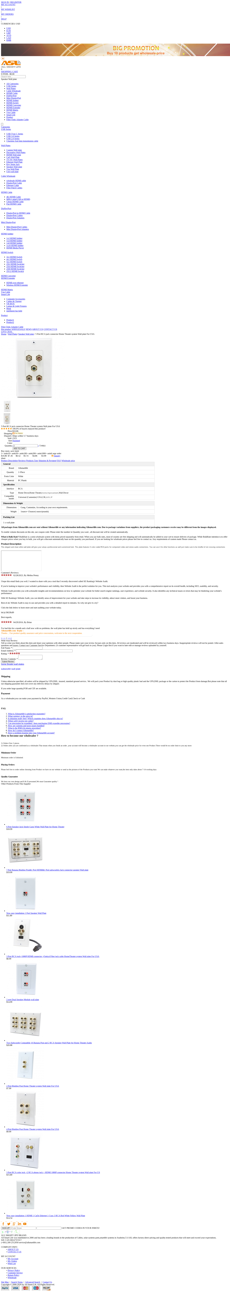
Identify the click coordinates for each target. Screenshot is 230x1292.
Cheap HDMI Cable (15, 201)
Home (3, 334)
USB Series (11, 86)
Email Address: (8, 651)
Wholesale (12, 1277)
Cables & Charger (14, 301)
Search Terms (17, 1282)
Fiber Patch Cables (14, 188)
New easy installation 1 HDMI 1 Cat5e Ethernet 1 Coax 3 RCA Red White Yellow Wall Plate (45, 1215)
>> (9, 638)
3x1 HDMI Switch (14, 257)
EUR (8, 31)
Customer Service (15, 1273)
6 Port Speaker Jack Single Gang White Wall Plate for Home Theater (35, 827)
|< (2, 638)
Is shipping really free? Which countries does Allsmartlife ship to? (35, 718)
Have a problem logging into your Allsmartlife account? (31, 733)
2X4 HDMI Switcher (15, 266)
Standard (16, 441)
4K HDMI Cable (13, 197)
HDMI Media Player (15, 248)
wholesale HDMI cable (16, 180)
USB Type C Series (14, 134)
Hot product (6, 329)
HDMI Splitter (12, 100)
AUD (8, 35)
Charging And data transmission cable (22, 141)
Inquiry (57, 456)
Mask (8, 308)
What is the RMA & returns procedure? (24, 728)
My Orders (12, 1261)
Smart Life (10, 115)
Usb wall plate (12, 171)
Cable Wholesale (13, 91)
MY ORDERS (7, 14)
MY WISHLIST (8, 9)
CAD (8, 38)
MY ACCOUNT (8, 4)
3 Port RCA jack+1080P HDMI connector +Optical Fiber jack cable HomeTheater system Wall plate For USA (52, 956)
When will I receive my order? (21, 721)
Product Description (9, 460)
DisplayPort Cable (14, 183)
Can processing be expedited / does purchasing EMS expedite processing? (39, 723)
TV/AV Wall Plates (14, 159)
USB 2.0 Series (12, 138)
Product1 (10, 320)
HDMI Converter (13, 105)
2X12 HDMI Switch (15, 271)
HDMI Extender (13, 107)
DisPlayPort (11, 96)
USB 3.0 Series (12, 136)
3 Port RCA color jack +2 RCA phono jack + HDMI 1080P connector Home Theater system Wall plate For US (53, 1172)
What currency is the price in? (20, 716)
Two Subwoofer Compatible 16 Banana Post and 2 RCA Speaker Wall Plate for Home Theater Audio (49, 1043)
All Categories (12, 84)
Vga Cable (10, 112)
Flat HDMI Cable (13, 204)
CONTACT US (50, 329)
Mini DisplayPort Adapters (17, 229)
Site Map (5, 1282)
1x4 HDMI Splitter (14, 241)
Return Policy (13, 1275)
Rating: (5, 654)
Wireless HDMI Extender (17, 285)
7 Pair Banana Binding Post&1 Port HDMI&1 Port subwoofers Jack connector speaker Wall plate (47, 870)
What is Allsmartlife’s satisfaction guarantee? (26, 714)
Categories (5, 127)
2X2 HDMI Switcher (15, 264)
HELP (4, 19)
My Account (13, 1259)
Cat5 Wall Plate (12, 157)
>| (11, 638)
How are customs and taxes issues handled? (26, 726)
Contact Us (47, 1282)
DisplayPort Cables (14, 215)
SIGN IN (5, 2)
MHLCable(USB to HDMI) (18, 199)
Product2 (10, 322)
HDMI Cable (12, 93)
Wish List (12, 1263)
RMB (8, 40)
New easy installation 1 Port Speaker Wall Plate (26, 913)
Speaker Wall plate (14, 167)
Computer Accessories (15, 299)
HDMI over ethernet (15, 283)
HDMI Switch (12, 103)
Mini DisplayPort (13, 98)
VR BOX (10, 304)
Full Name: (6, 648)
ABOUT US (37, 329)
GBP (8, 33)
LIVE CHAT (7, 332)
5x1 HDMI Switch (14, 262)
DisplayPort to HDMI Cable (18, 213)
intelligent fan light (14, 311)
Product (9, 117)
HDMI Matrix (12, 110)
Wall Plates (11, 88)
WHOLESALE (18, 329)
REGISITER (15, 2)
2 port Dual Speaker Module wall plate (22, 999)
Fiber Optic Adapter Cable (17, 119)
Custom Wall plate (14, 150)
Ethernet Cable (12, 185)
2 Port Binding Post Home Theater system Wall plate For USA (32, 1086)
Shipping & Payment (47, 460)
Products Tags (32, 460)
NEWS (29, 329)
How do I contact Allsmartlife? (21, 730)
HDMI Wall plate (13, 155)
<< (4, 638)
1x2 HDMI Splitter (14, 238)
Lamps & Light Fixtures (16, 306)
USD (8, 28)
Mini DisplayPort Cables (16, 227)
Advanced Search (32, 1282)
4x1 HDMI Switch (14, 259)
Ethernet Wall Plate (14, 162)
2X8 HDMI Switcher (15, 269)
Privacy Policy (14, 1270)
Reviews (22, 460)
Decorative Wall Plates (15, 152)
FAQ (59, 460)
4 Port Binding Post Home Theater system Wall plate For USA (32, 1129)
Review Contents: (9, 659)
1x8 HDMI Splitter (14, 243)
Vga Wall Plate (12, 169)
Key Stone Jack (13, 164)
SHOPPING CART (9, 71)
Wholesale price (68, 460)
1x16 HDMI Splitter (14, 245)
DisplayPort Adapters (15, 218)
